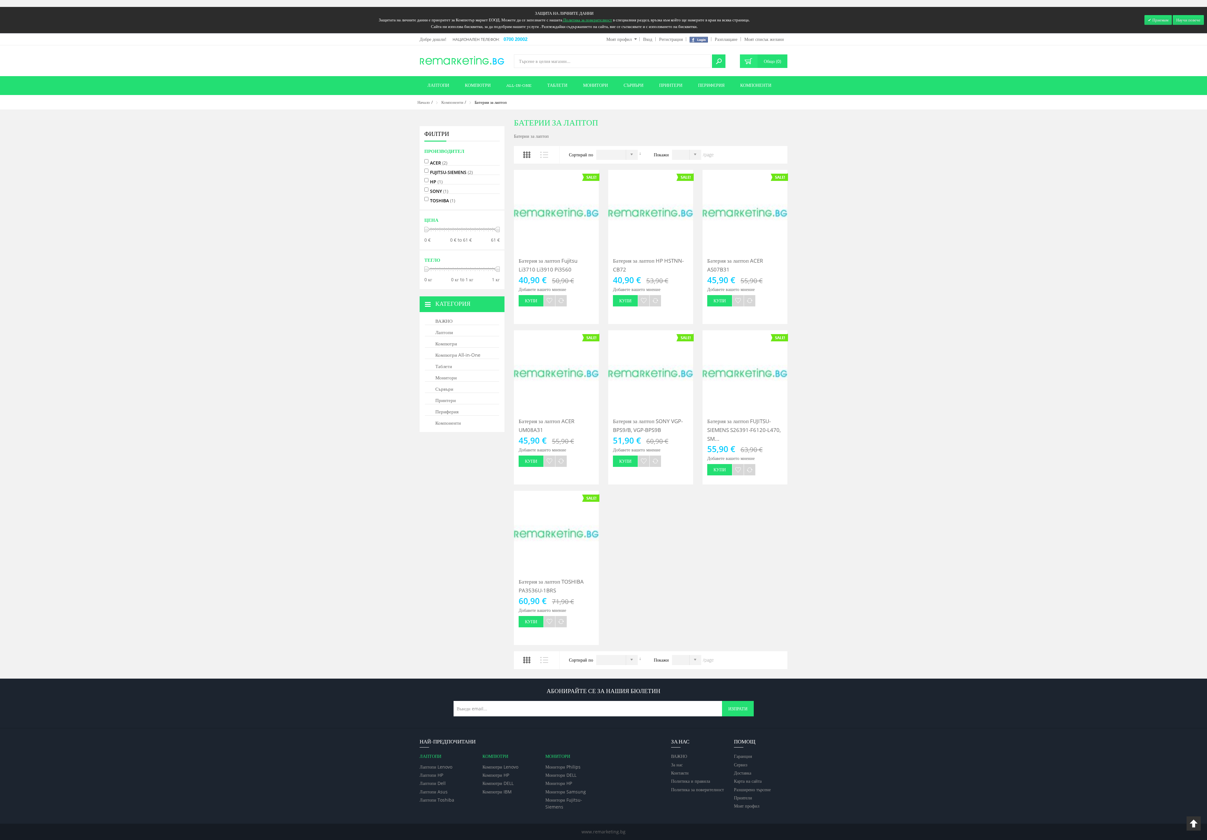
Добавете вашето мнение (542, 289)
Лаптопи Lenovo (436, 767)
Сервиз (740, 765)
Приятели (743, 798)
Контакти (680, 773)
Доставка (742, 773)
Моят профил (619, 39)
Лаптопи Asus (434, 792)
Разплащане (726, 39)
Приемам (1159, 20)
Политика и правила (690, 781)
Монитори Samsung (565, 792)
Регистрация (671, 39)
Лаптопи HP (431, 775)
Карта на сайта (748, 781)
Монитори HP (558, 783)
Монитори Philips (563, 767)
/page (708, 155)
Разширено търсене (752, 789)
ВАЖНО (679, 756)
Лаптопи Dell (433, 783)
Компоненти (452, 102)
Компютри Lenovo (500, 767)
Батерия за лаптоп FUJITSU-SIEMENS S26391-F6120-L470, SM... (744, 429)
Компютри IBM (497, 792)
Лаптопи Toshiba (437, 800)
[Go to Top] (1194, 823)
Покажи (661, 155)
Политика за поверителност (697, 789)
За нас (677, 765)
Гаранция (743, 756)
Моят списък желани (764, 39)
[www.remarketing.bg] (462, 60)
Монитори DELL (560, 775)
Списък (544, 155)
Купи (531, 301)
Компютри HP (495, 775)
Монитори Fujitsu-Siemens (563, 803)
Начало (423, 102)
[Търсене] (718, 61)
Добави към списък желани (549, 300)
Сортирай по (581, 155)
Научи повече (1188, 20)
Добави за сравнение (561, 300)
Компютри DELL (498, 783)
